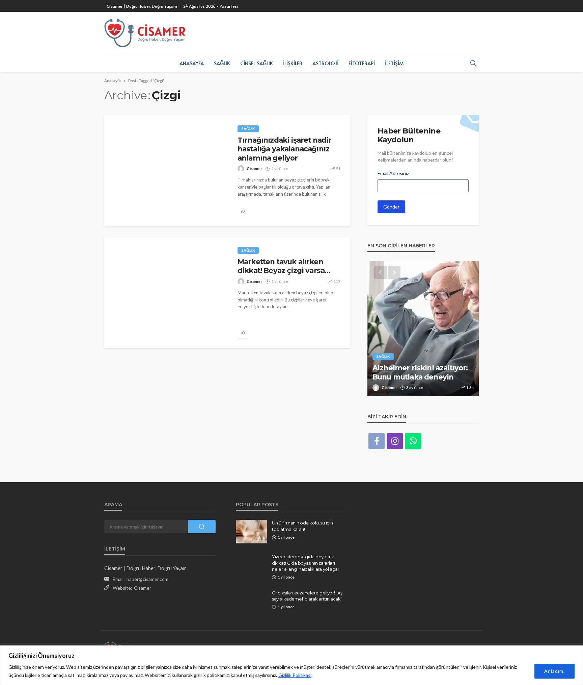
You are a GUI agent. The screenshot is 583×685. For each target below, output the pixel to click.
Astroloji (325, 63)
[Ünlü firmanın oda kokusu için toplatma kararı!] (251, 531)
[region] (291, 665)
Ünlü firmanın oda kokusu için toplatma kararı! (302, 526)
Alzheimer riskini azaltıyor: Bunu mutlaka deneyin (420, 372)
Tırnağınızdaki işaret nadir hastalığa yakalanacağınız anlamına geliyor (284, 149)
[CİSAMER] (144, 33)
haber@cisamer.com (147, 579)
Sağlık (222, 63)
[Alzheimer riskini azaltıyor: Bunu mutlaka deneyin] (423, 328)
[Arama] (473, 63)
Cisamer (254, 168)
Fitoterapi (362, 63)
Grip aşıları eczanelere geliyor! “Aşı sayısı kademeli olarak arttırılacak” (307, 596)
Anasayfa (191, 63)
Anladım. (554, 671)
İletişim (394, 63)
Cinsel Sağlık (256, 63)
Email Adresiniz (393, 173)
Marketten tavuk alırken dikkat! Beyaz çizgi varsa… (284, 266)
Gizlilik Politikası (294, 675)
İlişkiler (292, 63)
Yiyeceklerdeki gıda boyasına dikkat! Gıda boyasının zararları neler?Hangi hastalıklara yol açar (305, 562)
